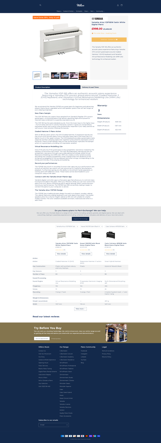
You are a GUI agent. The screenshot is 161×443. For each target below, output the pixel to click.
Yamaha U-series (65, 404)
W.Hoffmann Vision (66, 371)
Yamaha (62, 401)
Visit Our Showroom (45, 354)
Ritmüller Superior (65, 386)
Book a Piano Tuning (45, 368)
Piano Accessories (65, 416)
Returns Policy (106, 357)
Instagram (84, 354)
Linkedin (83, 357)
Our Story (42, 357)
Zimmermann (64, 374)
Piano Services (43, 365)
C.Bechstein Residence (67, 360)
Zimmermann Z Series (67, 380)
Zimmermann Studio (66, 377)
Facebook (84, 351)
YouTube (83, 360)
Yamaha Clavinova (65, 407)
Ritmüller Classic (65, 383)
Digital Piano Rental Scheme (48, 371)
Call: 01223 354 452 (44, 386)
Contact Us (42, 351)
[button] (40, 5)
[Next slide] (85, 75)
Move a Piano (43, 377)
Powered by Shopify (85, 439)
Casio (61, 389)
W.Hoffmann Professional (68, 365)
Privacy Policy (106, 354)
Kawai (61, 395)
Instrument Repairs (45, 374)
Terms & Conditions (108, 351)
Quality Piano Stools (66, 413)
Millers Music (77, 439)
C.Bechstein (63, 351)
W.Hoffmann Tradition (67, 368)
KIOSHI (62, 410)
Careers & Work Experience (47, 360)
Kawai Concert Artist (66, 398)
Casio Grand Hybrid (66, 392)
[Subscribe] (67, 425)
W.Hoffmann (64, 363)
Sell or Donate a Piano (46, 380)
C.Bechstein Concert (66, 354)
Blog (82, 363)
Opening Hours (43, 363)
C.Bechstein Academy (67, 357)
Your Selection (43, 383)
